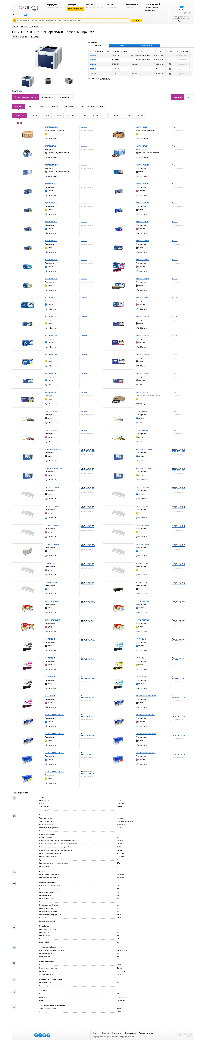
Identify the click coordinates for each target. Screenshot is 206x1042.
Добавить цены (150, 10)
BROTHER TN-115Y (51, 241)
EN (28, 15)
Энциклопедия (132, 5)
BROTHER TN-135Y (51, 317)
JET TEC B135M (50, 696)
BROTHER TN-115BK (142, 203)
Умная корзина (181, 13)
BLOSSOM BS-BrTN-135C (144, 449)
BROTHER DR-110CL (51, 146)
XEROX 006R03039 (142, 430)
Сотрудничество (117, 1033)
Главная (15, 27)
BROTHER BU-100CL (51, 127)
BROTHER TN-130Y (51, 279)
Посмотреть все (105, 78)
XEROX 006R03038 (51, 430)
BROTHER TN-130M (142, 260)
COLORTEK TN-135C (142, 544)
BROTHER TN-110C (51, 184)
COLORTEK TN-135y (142, 525)
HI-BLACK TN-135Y (142, 563)
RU (25, 15)
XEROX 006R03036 (51, 411)
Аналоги (84, 127)
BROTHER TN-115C (51, 222)
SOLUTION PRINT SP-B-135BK (146, 734)
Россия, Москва (18, 15)
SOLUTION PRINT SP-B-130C (54, 715)
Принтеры (71, 5)
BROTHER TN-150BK (142, 317)
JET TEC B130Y (141, 658)
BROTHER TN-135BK (142, 279)
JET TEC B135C (141, 677)
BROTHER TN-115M (142, 222)
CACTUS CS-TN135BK (52, 487)
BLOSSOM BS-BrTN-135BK (53, 449)
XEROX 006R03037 (142, 411)
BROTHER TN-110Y (51, 203)
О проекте (96, 1033)
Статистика (105, 1033)
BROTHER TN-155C (51, 373)
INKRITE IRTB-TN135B (52, 601)
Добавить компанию (151, 7)
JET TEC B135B (50, 677)
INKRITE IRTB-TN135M (52, 620)
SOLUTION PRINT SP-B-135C (54, 753)
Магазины (90, 5)
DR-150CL (93, 74)
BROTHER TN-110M (142, 184)
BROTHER (34, 27)
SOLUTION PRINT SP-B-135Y (54, 772)
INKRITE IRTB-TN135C (143, 601)
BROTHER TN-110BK (142, 165)
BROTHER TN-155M (142, 373)
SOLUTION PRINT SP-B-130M (145, 715)
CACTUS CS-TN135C (142, 487)
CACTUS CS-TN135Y (142, 506)
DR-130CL (93, 69)
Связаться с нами (130, 1033)
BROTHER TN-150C (51, 335)
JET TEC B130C (141, 639)
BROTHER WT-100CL (142, 392)
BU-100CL (93, 55)
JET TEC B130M (50, 658)
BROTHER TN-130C (51, 260)
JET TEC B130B (50, 639)
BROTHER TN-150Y (51, 354)
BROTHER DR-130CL (142, 146)
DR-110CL (93, 64)
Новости (109, 5)
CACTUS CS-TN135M (52, 506)
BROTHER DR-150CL (51, 165)
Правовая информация (146, 1033)
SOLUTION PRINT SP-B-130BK (146, 696)
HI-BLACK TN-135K (142, 582)
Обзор (15, 36)
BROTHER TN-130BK (142, 241)
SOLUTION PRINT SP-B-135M (145, 753)
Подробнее (181, 21)
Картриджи (52, 5)
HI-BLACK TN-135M (51, 563)
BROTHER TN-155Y (51, 392)
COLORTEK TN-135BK (52, 544)
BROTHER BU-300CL (142, 127)
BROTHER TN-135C (51, 298)
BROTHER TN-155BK (142, 354)
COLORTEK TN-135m (52, 525)
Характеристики (35, 36)
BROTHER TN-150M (142, 335)
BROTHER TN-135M (142, 298)
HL (42, 27)
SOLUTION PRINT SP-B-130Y (54, 734)
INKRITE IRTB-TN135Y (143, 620)
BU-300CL (93, 59)
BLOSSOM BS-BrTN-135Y (144, 468)
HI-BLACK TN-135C (51, 582)
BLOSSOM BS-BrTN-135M (53, 468)
